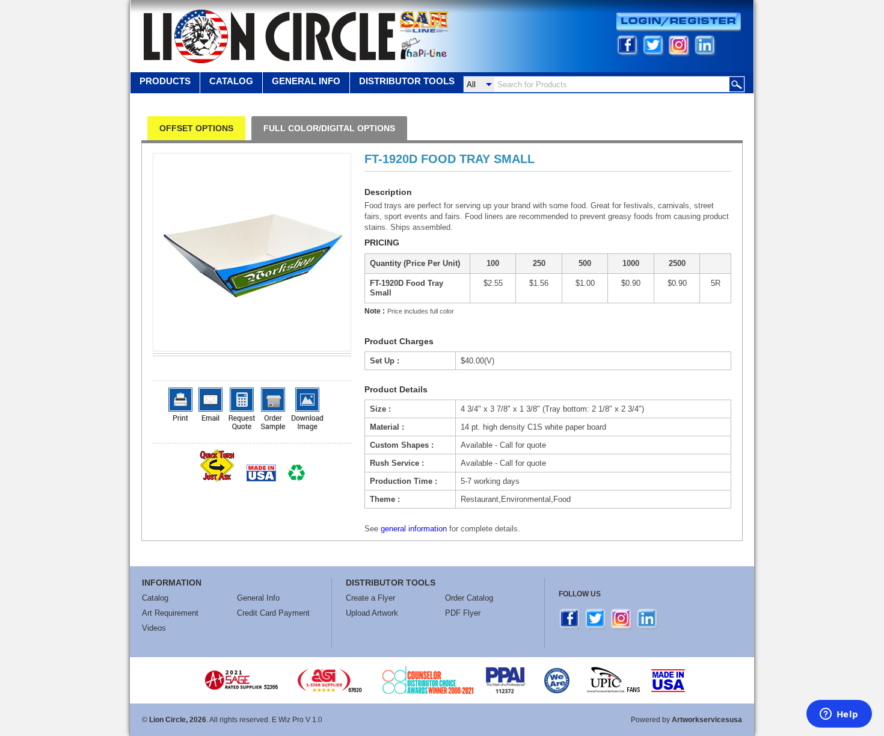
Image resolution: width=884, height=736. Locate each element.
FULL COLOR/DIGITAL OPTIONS (329, 128)
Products (165, 81)
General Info (258, 598)
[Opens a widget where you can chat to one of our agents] (839, 715)
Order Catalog (469, 598)
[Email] (210, 404)
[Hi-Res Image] (307, 409)
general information (414, 528)
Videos (154, 628)
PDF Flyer (462, 613)
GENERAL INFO (306, 81)
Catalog (231, 81)
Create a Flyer (370, 598)
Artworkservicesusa (707, 720)
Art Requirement (170, 613)
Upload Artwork (372, 613)
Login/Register (678, 22)
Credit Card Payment (273, 613)
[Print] (180, 404)
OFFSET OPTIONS (196, 128)
